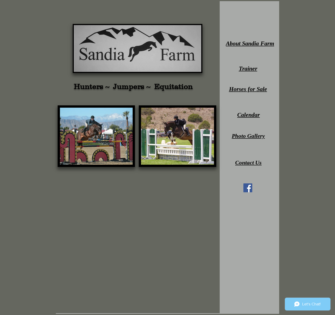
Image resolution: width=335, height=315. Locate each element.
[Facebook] (247, 187)
